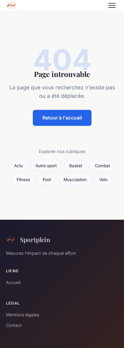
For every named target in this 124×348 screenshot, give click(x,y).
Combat (102, 165)
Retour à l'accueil (62, 118)
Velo (103, 179)
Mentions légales (22, 314)
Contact (14, 325)
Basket (75, 165)
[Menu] (112, 5)
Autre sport (46, 165)
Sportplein (35, 239)
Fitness (23, 179)
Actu (18, 165)
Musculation (75, 179)
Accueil (13, 282)
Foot (47, 179)
